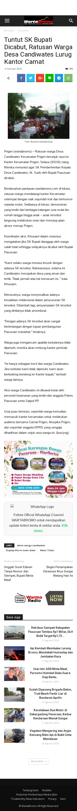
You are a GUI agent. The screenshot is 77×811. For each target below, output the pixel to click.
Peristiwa (23, 30)
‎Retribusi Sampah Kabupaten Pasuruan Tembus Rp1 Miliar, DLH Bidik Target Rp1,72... (50, 631)
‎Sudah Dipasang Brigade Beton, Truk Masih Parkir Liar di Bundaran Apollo (50, 693)
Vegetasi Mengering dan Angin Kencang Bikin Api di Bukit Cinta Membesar (50, 735)
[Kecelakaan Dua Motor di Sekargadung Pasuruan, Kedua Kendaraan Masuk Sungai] (14, 715)
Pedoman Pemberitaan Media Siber (36, 794)
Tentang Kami (30, 790)
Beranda (9, 30)
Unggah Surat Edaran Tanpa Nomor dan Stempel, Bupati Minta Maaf (18, 573)
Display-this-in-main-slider (21, 550)
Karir (63, 799)
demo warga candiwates (31, 545)
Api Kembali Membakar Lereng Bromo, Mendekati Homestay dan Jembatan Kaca (50, 652)
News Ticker (47, 550)
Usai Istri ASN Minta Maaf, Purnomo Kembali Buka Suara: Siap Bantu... (50, 673)
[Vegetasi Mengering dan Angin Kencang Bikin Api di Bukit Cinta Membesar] (14, 736)
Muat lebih (37, 761)
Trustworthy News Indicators (27, 799)
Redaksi (46, 790)
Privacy (52, 799)
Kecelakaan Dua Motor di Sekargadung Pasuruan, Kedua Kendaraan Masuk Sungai (50, 714)
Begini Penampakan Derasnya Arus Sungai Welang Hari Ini (58, 571)
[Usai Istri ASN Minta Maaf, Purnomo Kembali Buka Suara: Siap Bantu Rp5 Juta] (14, 674)
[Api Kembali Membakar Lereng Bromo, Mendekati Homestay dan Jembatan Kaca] (14, 653)
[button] (71, 20)
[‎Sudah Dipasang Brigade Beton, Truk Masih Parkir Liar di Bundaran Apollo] (14, 695)
